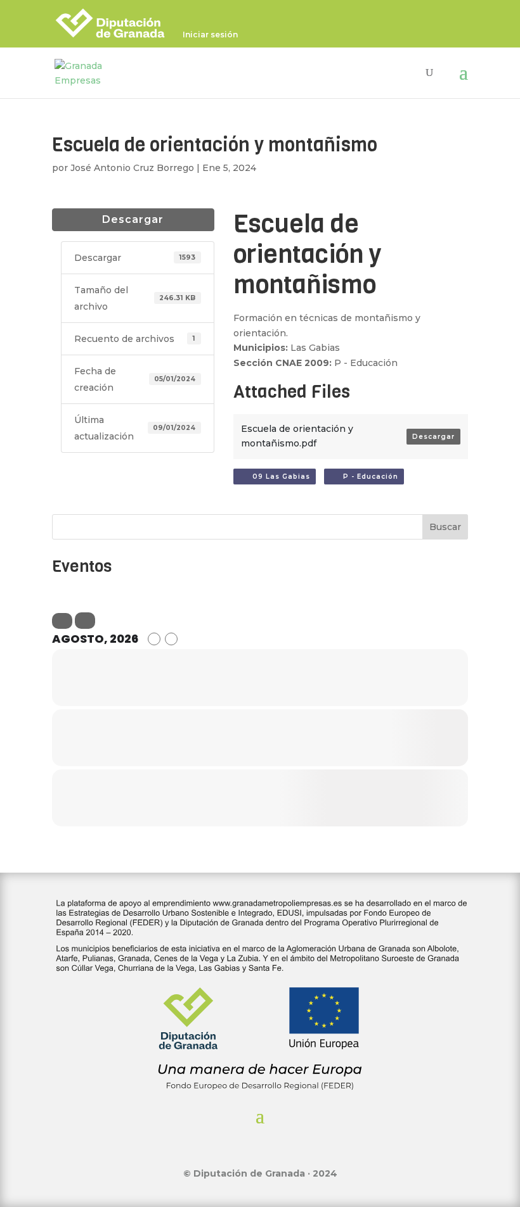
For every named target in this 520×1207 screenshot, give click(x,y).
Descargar (133, 219)
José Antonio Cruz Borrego (132, 168)
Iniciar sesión (210, 35)
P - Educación (366, 476)
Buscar (445, 527)
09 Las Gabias (277, 476)
